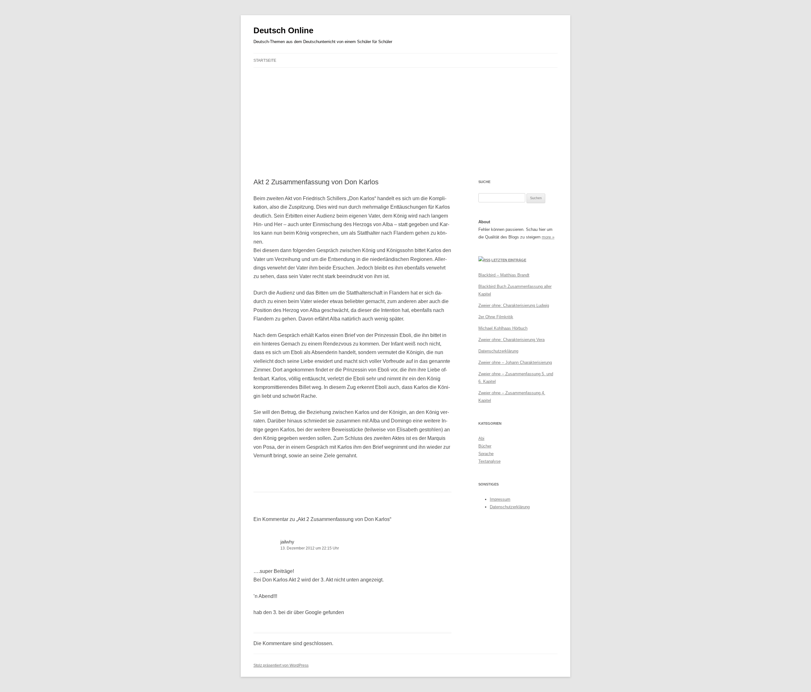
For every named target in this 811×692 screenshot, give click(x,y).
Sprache (486, 453)
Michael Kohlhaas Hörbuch (502, 328)
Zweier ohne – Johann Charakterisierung (515, 362)
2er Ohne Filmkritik (495, 316)
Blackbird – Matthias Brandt (503, 275)
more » (548, 237)
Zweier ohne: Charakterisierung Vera (511, 339)
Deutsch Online (283, 30)
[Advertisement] (405, 123)
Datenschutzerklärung (498, 351)
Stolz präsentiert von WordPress (281, 665)
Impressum (500, 499)
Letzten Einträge (508, 260)
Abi (481, 438)
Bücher (484, 446)
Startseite (264, 60)
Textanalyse (489, 461)
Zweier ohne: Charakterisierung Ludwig (513, 305)
